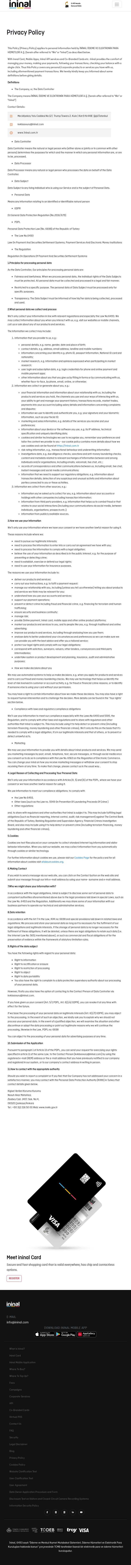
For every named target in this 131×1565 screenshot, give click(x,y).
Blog (11, 1451)
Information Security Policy (24, 1506)
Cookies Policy (17, 1465)
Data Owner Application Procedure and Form (33, 1492)
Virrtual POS (15, 1417)
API (11, 1403)
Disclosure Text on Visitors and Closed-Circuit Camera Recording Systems (49, 1499)
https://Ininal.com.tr (68, 446)
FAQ (11, 1431)
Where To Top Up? (18, 1376)
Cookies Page (81, 858)
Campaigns (15, 1390)
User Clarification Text (21, 1478)
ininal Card (15, 1355)
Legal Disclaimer (18, 1444)
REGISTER (14, 1278)
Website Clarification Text (23, 1471)
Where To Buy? (17, 1369)
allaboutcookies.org (52, 862)
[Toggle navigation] (117, 4)
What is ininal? (17, 1349)
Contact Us (15, 1424)
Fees (12, 1383)
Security (13, 1437)
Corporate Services (19, 1396)
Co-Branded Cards (19, 1410)
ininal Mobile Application (22, 1362)
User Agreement (18, 1485)
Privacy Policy (17, 1458)
